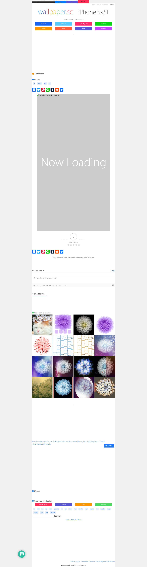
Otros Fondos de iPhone (73, 520)
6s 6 (72, 2)
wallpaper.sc (82, 565)
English (99, 4)
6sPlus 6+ (60, 2)
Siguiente (108, 446)
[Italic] (37, 285)
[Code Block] (56, 285)
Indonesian (105, 4)
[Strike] (43, 285)
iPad (63, 29)
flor (45, 83)
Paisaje (103, 505)
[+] (66, 285)
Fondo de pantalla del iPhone (105, 562)
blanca (39, 83)
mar (86, 509)
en (97, 509)
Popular (43, 24)
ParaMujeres (83, 24)
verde (80, 509)
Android (103, 29)
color (108, 509)
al (65, 509)
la (49, 83)
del (51, 509)
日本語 (94, 4)
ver (75, 509)
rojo (42, 512)
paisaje (56, 509)
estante (53, 512)
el (42, 509)
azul (70, 509)
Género (63, 24)
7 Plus (37, 2)
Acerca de (84, 562)
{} (63, 285)
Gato (83, 505)
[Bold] (34, 285)
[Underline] (40, 285)
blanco (36, 512)
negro (92, 509)
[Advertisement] (73, 51)
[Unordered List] (50, 285)
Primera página (75, 562)
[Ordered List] (47, 285)
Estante (103, 24)
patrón (103, 509)
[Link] (59, 285)
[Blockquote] (53, 285)
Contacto (92, 562)
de (38, 509)
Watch (84, 29)
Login (112, 270)
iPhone (43, 29)
